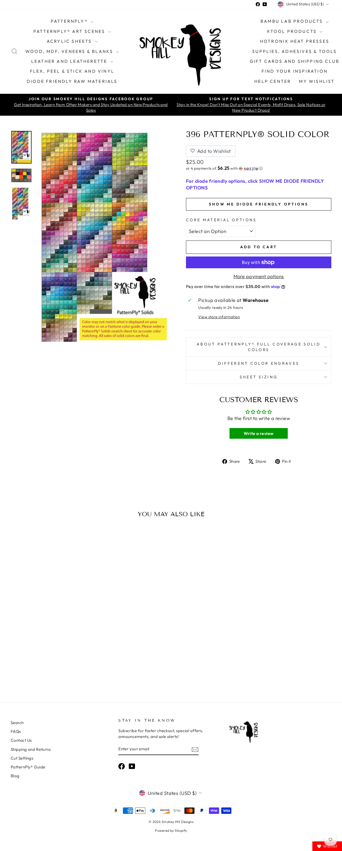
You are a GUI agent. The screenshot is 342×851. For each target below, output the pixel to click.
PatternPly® (70, 21)
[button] (258, 168)
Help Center (272, 81)
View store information (219, 316)
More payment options (259, 276)
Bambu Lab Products (293, 21)
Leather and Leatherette (70, 61)
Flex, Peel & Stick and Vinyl (72, 71)
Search (17, 722)
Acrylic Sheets (70, 41)
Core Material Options (221, 219)
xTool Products (292, 31)
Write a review (258, 433)
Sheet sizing (259, 377)
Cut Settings (22, 758)
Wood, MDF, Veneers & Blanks (70, 51)
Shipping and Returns (30, 749)
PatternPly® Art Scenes (70, 31)
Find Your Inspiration (295, 71)
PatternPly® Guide (28, 767)
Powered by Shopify (171, 830)
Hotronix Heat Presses (294, 41)
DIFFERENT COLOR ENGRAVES (259, 363)
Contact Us (21, 740)
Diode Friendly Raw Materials (72, 81)
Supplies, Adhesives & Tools (294, 51)
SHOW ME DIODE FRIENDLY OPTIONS (258, 204)
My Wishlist (317, 81)
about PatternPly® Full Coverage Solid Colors (259, 347)
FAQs (16, 731)
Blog (15, 775)
